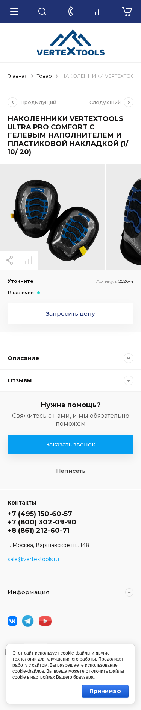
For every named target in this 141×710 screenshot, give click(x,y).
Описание (23, 358)
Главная (17, 76)
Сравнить (28, 260)
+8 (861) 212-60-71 (39, 530)
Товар (44, 76)
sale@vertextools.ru (33, 559)
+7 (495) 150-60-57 (40, 514)
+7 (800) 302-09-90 (42, 522)
